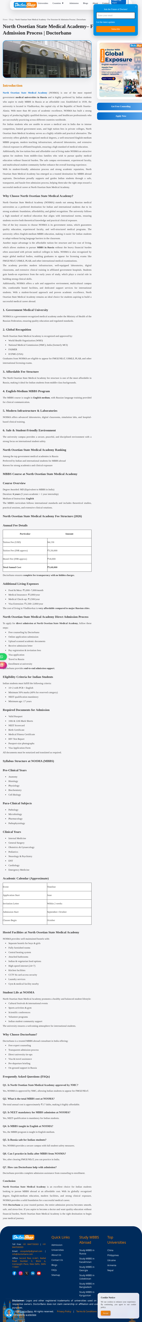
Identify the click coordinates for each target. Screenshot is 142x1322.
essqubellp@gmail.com (31, 1251)
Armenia (111, 1265)
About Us (56, 1254)
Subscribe (115, 29)
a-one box (31, 1314)
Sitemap (55, 1275)
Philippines (113, 1255)
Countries (58, 3)
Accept (105, 1313)
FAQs (54, 1270)
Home (5, 20)
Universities (57, 1249)
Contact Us (57, 1260)
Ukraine (111, 1260)
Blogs (11, 20)
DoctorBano (26, 1311)
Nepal (110, 1270)
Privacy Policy (64, 1311)
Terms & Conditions (86, 1311)
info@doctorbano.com (22, 1254)
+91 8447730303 (31, 1244)
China (110, 1250)
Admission (56, 1244)
